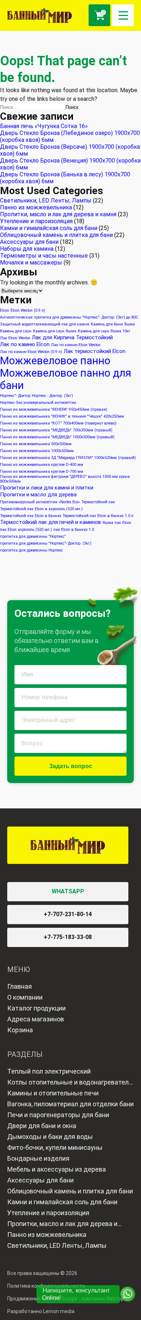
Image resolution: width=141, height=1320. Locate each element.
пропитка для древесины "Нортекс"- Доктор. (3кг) (45, 543)
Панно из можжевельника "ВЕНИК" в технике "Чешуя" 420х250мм (62, 416)
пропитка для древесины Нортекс (31, 550)
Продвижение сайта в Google (42, 1298)
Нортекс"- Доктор (15, 395)
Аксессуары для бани (29, 241)
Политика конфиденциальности (46, 1286)
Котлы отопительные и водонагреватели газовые (69, 1083)
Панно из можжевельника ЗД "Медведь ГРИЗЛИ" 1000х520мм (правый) (68, 457)
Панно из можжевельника (36, 207)
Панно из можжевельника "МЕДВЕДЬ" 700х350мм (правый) (56, 430)
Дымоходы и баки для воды (50, 1136)
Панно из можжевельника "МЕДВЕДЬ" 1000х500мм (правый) (57, 437)
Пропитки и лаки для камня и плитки (46, 487)
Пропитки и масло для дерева (38, 494)
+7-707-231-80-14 (68, 914)
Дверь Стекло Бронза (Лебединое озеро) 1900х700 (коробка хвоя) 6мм (70, 136)
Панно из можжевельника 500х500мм (36, 444)
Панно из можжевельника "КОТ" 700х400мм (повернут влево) (58, 423)
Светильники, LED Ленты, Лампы (45, 200)
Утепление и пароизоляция (36, 221)
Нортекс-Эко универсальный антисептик (38, 402)
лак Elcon (123, 522)
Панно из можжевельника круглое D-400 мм (41, 464)
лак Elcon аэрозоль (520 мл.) (26, 529)
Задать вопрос (70, 766)
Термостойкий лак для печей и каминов (50, 522)
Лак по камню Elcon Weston (76, 345)
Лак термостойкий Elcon (94, 351)
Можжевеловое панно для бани (65, 379)
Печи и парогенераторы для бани (58, 1115)
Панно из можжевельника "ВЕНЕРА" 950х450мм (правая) (53, 409)
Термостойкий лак (98, 502)
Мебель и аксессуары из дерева (56, 1169)
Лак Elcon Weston (15, 338)
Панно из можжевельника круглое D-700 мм (41, 471)
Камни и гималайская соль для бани (48, 228)
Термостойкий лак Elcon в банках (30, 515)
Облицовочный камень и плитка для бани (56, 234)
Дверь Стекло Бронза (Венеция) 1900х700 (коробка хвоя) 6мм (70, 164)
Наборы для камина (27, 248)
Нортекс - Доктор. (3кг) (52, 395)
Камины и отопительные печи (53, 1093)
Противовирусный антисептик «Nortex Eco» (40, 502)
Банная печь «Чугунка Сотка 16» (44, 126)
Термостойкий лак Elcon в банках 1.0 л (98, 515)
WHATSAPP (68, 891)
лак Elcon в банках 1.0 (74, 529)
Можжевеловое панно (55, 360)
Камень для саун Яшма (54, 331)
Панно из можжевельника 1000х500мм (37, 450)
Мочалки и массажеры (31, 262)
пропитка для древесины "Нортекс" (33, 536)
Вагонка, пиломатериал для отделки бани (70, 1104)
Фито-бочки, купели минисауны (55, 1147)
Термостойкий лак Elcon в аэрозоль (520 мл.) (41, 509)
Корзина (20, 1030)
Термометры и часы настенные (44, 255)
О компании (25, 997)
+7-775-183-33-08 (68, 937)
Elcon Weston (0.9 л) (27, 310)
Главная (19, 986)
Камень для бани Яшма (113, 324)
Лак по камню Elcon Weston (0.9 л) (31, 351)
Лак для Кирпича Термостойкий (72, 337)
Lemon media (58, 1311)
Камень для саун (15, 331)
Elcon (4, 310)
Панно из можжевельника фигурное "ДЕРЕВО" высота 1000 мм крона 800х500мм (65, 479)
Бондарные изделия (38, 1158)
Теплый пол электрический (49, 1071)
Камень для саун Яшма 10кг (104, 331)
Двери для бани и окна (41, 1126)
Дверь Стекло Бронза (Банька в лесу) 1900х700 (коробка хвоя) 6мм (65, 178)
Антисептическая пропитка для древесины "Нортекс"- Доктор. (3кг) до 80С (69, 317)
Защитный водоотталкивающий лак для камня (44, 324)
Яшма (107, 522)
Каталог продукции (36, 1008)
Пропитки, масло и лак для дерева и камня (58, 214)
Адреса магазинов (35, 1019)
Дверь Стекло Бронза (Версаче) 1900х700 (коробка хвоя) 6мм (70, 150)
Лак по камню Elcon (25, 344)
